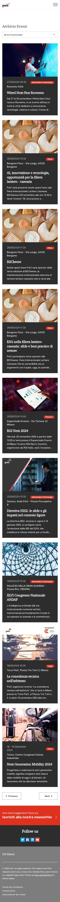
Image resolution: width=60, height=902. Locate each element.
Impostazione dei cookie (14, 895)
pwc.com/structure (43, 875)
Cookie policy (8, 891)
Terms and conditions (12, 887)
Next (47, 796)
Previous (13, 796)
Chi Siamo (8, 854)
